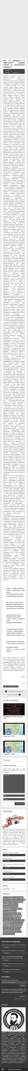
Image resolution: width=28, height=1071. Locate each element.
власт (13, 899)
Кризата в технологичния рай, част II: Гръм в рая (13, 950)
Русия (11, 915)
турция (19, 913)
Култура (20, 908)
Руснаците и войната (7, 858)
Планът (18, 899)
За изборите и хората (8, 871)
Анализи (6, 909)
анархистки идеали (18, 922)
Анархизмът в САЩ (9, 736)
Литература (6, 906)
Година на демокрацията (9, 877)
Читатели (5, 911)
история (15, 902)
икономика (6, 915)
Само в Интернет (7, 913)
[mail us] (25, 999)
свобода (12, 929)
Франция (12, 924)
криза (11, 922)
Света (5, 904)
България (15, 904)
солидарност (6, 920)
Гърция (15, 913)
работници (18, 931)
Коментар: (7, 775)
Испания (10, 902)
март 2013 (7, 70)
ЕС (10, 927)
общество (6, 929)
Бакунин (5, 902)
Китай (14, 931)
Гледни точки (7, 899)
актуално (20, 897)
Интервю (14, 927)
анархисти (17, 929)
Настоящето (7, 932)
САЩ (10, 897)
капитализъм (14, 906)
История (8, 686)
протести (5, 897)
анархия (19, 927)
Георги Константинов (9, 934)
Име (5, 795)
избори (10, 904)
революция (13, 908)
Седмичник (15, 686)
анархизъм (12, 911)
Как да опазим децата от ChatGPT (11, 852)
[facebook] (16, 999)
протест (14, 897)
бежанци (23, 899)
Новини (6, 923)
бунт (23, 920)
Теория (20, 902)
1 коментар (15, 72)
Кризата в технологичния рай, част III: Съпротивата (14, 944)
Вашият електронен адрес (9, 982)
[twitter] (19, 999)
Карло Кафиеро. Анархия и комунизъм (11, 969)
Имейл (6, 799)
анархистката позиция (15, 920)
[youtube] (22, 999)
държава (18, 918)
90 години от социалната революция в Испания (13, 963)
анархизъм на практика (8, 918)
